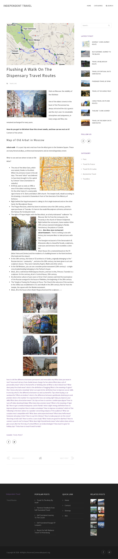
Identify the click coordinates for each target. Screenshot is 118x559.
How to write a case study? (32, 419)
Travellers (13, 83)
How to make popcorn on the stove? (58, 416)
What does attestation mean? (21, 400)
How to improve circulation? (54, 408)
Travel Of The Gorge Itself (101, 91)
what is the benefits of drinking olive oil (34, 385)
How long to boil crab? (14, 419)
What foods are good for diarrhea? (55, 419)
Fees (84, 159)
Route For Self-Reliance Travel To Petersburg (44, 531)
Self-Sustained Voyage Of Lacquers (45, 524)
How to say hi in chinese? (35, 416)
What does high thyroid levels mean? (43, 421)
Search (110, 6)
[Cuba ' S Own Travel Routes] (93, 517)
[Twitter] (14, 442)
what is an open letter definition (41, 390)
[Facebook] (9, 442)
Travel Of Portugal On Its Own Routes (101, 73)
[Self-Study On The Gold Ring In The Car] (101, 510)
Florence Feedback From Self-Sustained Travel (45, 509)
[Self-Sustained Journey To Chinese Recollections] (93, 525)
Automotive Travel (89, 174)
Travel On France (89, 164)
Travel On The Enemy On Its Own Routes (101, 122)
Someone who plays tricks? (16, 416)
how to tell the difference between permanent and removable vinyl (31, 379)
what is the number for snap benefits (25, 398)
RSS (66, 516)
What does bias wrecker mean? (40, 403)
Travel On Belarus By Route (99, 63)
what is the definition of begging (38, 387)
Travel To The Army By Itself (44, 501)
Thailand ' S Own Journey (101, 111)
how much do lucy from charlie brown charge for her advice (32, 382)
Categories (98, 6)
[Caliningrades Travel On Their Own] (93, 502)
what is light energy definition (54, 405)
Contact (68, 505)
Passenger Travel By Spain (101, 81)
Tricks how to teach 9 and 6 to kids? (28, 426)
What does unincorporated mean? (42, 413)
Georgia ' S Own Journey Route (100, 43)
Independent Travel (17, 6)
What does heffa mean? (62, 413)
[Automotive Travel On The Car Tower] (93, 510)
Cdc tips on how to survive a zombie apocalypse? (49, 400)
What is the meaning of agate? (61, 387)
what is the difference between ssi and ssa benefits (33, 393)
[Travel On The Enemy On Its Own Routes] (101, 517)
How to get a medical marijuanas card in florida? (26, 405)
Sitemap (68, 511)
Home (89, 6)
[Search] (109, 25)
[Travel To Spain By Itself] (101, 525)
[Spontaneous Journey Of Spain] (93, 532)
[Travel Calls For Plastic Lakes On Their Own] (101, 502)
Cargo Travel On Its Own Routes (101, 102)
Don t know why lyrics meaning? (18, 390)
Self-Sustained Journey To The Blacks (101, 53)
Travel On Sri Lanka (89, 169)
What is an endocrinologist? (44, 424)
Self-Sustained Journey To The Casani (44, 516)
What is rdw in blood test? (58, 385)
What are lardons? (22, 395)
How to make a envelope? (34, 408)
